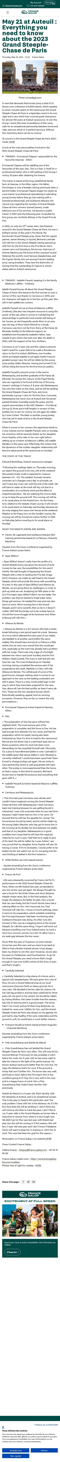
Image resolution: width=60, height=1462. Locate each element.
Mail (34, 1182)
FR (53, 4)
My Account (35, 3)
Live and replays (37, 6)
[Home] (30, 12)
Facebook (23, 1182)
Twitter (28, 1182)
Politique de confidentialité (46, 1424)
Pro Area (49, 2)
